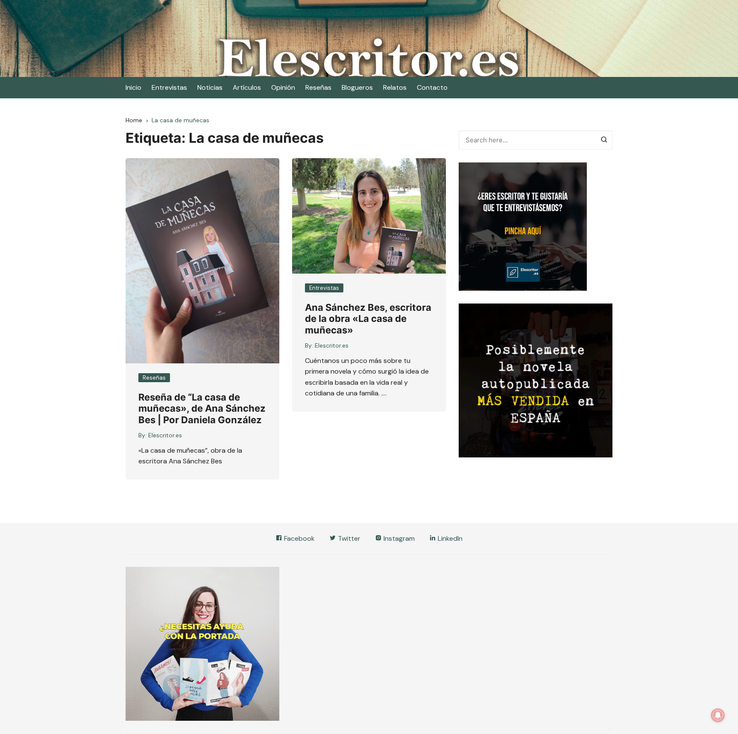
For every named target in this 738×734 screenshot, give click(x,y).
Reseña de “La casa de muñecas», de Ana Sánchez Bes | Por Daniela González (202, 408)
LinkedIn (449, 538)
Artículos (247, 87)
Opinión (283, 87)
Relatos (395, 87)
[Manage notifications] (718, 715)
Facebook (298, 538)
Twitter (348, 538)
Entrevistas (169, 87)
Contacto (432, 87)
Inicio (133, 87)
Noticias (210, 87)
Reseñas (318, 87)
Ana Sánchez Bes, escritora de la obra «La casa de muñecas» (368, 319)
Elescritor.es (165, 435)
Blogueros (357, 87)
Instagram (398, 538)
